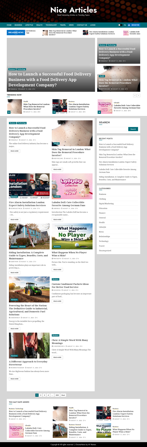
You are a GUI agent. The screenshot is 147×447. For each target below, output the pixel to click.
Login (92, 25)
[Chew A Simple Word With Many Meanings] (72, 335)
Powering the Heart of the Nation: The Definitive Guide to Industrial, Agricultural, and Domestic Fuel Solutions (28, 310)
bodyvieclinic (105, 89)
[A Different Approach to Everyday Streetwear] (29, 345)
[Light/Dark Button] (120, 25)
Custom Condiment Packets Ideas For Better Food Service (70, 286)
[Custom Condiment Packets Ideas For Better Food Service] (72, 279)
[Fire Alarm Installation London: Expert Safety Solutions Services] (59, 106)
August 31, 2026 (25, 89)
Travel (63, 25)
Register (135, 25)
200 (57, 395)
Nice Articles (73, 9)
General (22, 247)
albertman (14, 262)
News (71, 25)
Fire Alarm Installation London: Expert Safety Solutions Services (78, 106)
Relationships (104, 236)
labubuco (56, 208)
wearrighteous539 (17, 368)
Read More (14, 151)
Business (18, 25)
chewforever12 (59, 346)
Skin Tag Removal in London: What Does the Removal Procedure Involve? (118, 82)
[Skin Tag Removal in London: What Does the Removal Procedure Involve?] (14, 106)
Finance (102, 213)
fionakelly (13, 89)
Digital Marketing (106, 203)
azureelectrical (16, 208)
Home (9, 25)
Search (104, 122)
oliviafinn (57, 290)
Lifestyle (29, 25)
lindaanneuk (15, 318)
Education (103, 208)
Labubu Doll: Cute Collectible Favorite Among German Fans (126, 106)
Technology (51, 25)
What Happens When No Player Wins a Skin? (123, 430)
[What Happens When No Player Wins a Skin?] (72, 236)
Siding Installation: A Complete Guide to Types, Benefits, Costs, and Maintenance (28, 255)
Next (63, 395)
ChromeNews (80, 444)
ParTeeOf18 (57, 259)
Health (39, 25)
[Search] (125, 25)
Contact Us (82, 25)
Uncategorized (105, 250)
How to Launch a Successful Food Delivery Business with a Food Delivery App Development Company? (49, 79)
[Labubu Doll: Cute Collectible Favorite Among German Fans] (104, 106)
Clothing (102, 199)
